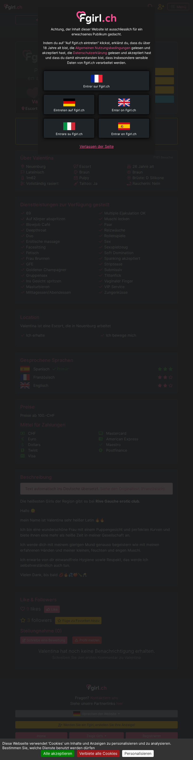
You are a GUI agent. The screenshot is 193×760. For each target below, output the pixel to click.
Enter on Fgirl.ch (124, 110)
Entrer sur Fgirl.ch (96, 86)
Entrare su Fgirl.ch (69, 134)
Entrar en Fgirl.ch (124, 134)
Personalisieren (138, 753)
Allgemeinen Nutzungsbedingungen (102, 48)
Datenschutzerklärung (90, 53)
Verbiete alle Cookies (98, 753)
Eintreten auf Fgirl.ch (69, 110)
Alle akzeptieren (57, 753)
